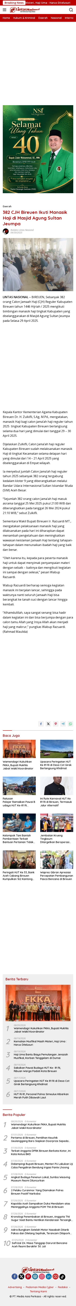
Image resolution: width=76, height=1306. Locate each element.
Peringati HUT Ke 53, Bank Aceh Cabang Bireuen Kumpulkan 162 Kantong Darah (18, 876)
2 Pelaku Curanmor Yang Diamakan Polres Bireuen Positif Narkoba (37, 1192)
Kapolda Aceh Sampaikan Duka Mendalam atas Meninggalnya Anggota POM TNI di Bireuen (40, 1205)
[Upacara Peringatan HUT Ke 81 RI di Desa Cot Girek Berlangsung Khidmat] (56, 749)
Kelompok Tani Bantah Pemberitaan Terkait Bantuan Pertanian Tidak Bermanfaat (18, 839)
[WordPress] (35, 1277)
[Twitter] (21, 1277)
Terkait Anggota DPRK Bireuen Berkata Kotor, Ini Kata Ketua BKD (41, 1152)
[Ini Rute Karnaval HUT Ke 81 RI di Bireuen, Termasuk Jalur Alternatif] (56, 786)
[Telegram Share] (63, 724)
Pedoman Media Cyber (40, 1287)
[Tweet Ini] (48, 724)
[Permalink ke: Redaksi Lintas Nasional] (6, 231)
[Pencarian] (71, 10)
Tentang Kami (38, 1291)
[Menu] (5, 10)
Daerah (7, 206)
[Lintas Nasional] (24, 10)
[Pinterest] (28, 1277)
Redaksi (63, 1287)
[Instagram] (42, 1277)
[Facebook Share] (41, 724)
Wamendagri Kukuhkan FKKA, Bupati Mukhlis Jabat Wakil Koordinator (18, 765)
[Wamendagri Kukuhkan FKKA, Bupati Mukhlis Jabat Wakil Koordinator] (19, 749)
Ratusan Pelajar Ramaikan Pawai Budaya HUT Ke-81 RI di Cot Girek (19, 802)
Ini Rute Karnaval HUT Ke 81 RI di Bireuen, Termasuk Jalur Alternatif (56, 802)
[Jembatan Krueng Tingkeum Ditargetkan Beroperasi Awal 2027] (56, 823)
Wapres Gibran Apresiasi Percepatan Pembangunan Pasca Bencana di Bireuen (56, 876)
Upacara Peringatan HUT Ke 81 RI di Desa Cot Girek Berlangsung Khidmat (56, 765)
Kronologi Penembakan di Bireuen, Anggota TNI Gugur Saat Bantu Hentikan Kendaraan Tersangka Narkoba (42, 1218)
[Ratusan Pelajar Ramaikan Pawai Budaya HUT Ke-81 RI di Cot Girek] (19, 786)
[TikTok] (62, 1277)
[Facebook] (15, 1277)
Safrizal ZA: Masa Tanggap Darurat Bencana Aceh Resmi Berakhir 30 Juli (39, 1244)
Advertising (15, 1287)
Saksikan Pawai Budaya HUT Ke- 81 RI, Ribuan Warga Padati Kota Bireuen (37, 1069)
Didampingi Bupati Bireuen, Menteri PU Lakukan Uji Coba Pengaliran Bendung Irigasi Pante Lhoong (42, 1165)
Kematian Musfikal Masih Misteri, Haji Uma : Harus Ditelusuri (40, 1043)
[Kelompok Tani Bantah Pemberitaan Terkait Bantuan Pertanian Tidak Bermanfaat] (19, 823)
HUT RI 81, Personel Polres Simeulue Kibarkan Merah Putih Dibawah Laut (41, 1096)
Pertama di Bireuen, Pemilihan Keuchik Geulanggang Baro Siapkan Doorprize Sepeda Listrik (39, 1139)
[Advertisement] (38, 60)
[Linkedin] (49, 1277)
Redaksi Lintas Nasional (22, 230)
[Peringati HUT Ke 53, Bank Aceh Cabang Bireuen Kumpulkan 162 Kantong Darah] (19, 859)
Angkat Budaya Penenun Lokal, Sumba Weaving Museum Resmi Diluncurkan (40, 1179)
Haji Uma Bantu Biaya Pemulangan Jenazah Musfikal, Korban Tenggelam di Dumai (41, 1056)
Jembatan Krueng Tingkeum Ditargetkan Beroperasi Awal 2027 (54, 839)
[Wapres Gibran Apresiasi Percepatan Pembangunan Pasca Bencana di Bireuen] (56, 859)
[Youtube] (55, 1277)
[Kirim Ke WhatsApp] (70, 724)
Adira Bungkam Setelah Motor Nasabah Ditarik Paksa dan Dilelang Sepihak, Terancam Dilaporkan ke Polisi (42, 1231)
